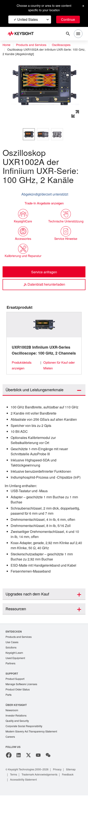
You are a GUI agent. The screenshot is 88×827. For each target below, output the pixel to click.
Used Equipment (16, 687)
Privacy (61, 800)
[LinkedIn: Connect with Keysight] (18, 787)
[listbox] (44, 134)
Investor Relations (17, 746)
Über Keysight (16, 735)
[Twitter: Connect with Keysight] (28, 787)
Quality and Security (18, 751)
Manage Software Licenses (22, 713)
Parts (9, 724)
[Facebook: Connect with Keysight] (9, 787)
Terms (14, 805)
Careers (10, 768)
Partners (11, 692)
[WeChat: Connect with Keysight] (48, 787)
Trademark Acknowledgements (42, 805)
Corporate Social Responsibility (25, 757)
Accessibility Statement (24, 811)
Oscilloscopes (64, 45)
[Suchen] (67, 33)
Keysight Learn (15, 681)
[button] (44, 83)
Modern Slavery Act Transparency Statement (33, 762)
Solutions (11, 676)
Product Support (16, 708)
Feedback (72, 805)
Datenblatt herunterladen (46, 291)
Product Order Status (19, 719)
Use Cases (12, 670)
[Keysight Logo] (22, 33)
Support (12, 702)
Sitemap (76, 800)
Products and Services (32, 45)
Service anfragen (44, 279)
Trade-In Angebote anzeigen (44, 203)
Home (7, 45)
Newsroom (12, 740)
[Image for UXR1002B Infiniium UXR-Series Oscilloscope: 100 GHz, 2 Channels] (44, 331)
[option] (29, 134)
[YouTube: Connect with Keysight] (38, 787)
